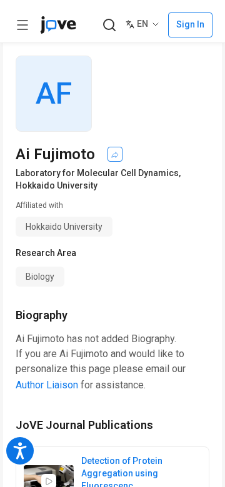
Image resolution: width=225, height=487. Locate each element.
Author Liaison (47, 385)
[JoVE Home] (58, 25)
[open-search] (109, 25)
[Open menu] (22, 25)
